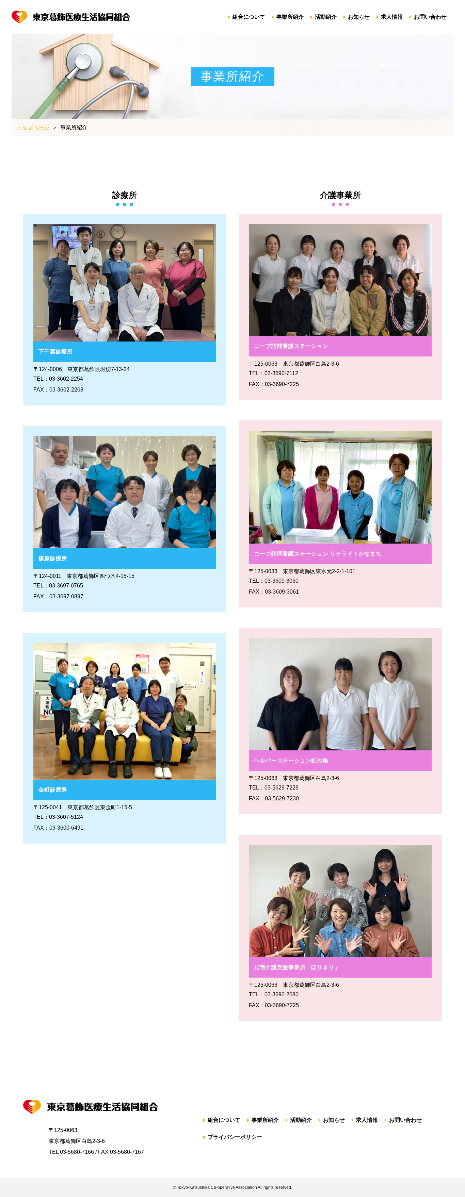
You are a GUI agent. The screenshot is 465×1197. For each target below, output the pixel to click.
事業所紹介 (290, 17)
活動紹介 (326, 17)
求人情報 (392, 17)
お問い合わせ (430, 17)
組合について (249, 17)
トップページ (33, 127)
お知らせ (359, 17)
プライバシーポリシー (235, 1137)
